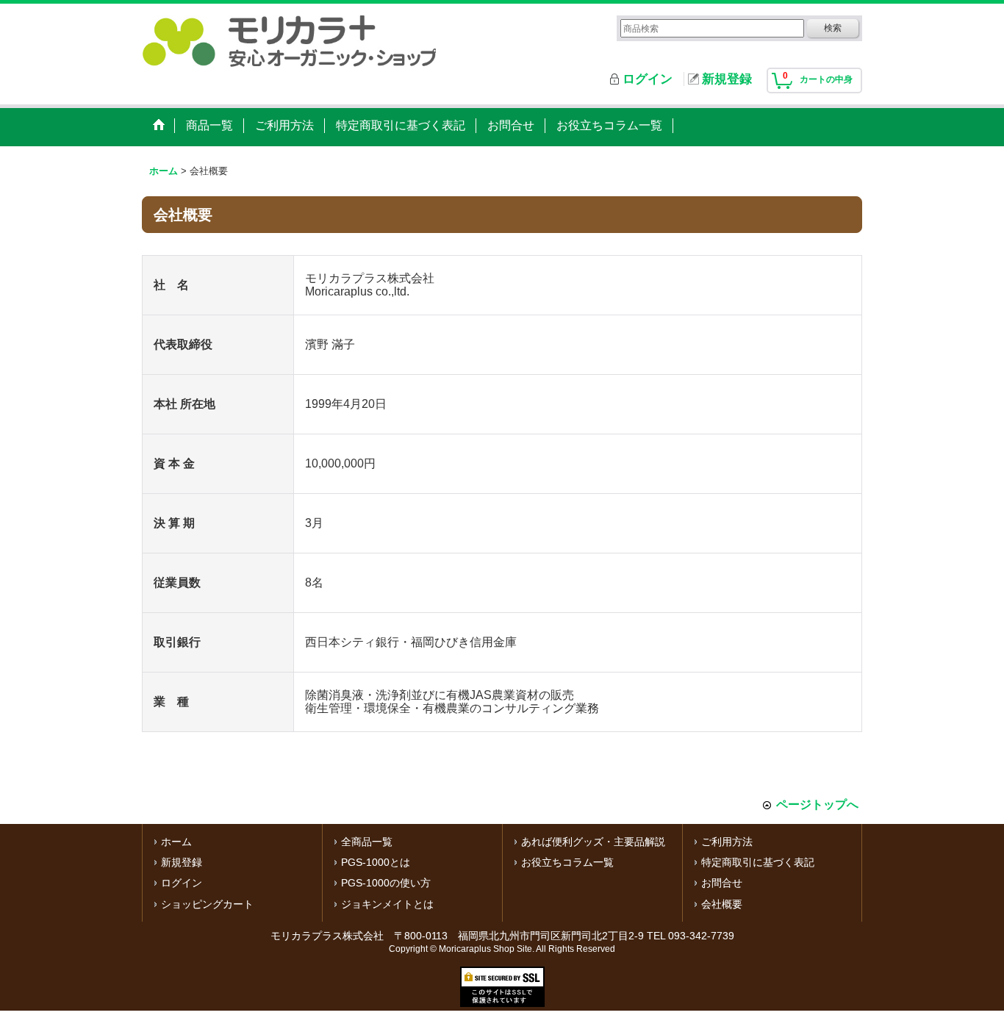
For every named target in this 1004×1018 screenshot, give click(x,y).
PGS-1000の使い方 (386, 883)
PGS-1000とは (375, 862)
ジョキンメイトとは (387, 904)
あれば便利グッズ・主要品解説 (593, 841)
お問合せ (721, 883)
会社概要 (721, 904)
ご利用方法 (727, 841)
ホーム (176, 841)
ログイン (648, 79)
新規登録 (727, 79)
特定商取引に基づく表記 (757, 862)
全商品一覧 (366, 841)
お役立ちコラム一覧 (567, 862)
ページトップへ (817, 804)
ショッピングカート (207, 904)
